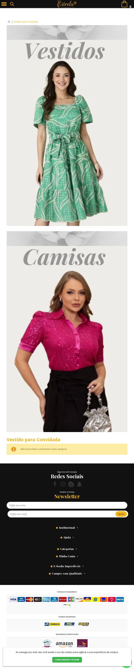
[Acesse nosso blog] (71, 484)
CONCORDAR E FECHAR (67, 659)
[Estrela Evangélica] (67, 4)
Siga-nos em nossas (67, 471)
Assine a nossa (67, 491)
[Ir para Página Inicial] (9, 21)
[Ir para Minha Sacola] (124, 3)
